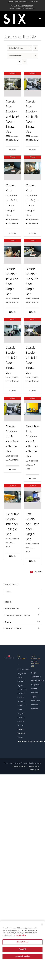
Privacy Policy (34, 766)
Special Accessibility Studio (17, 615)
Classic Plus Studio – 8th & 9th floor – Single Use (32, 200)
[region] (22, 941)
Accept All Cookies (22, 956)
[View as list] (24, 61)
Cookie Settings (22, 942)
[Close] (42, 924)
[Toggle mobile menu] (40, 17)
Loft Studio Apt (11, 609)
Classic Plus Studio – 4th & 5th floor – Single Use (32, 116)
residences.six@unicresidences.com (22, 8)
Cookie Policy (21, 935)
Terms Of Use (34, 770)
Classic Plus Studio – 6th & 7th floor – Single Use (12, 200)
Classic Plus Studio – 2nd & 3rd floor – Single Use (12, 116)
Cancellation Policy (19, 766)
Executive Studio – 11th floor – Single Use (12, 524)
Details (13, 149)
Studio (8, 622)
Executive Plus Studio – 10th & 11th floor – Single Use (32, 441)
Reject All (22, 949)
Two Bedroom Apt (13, 629)
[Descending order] (35, 48)
